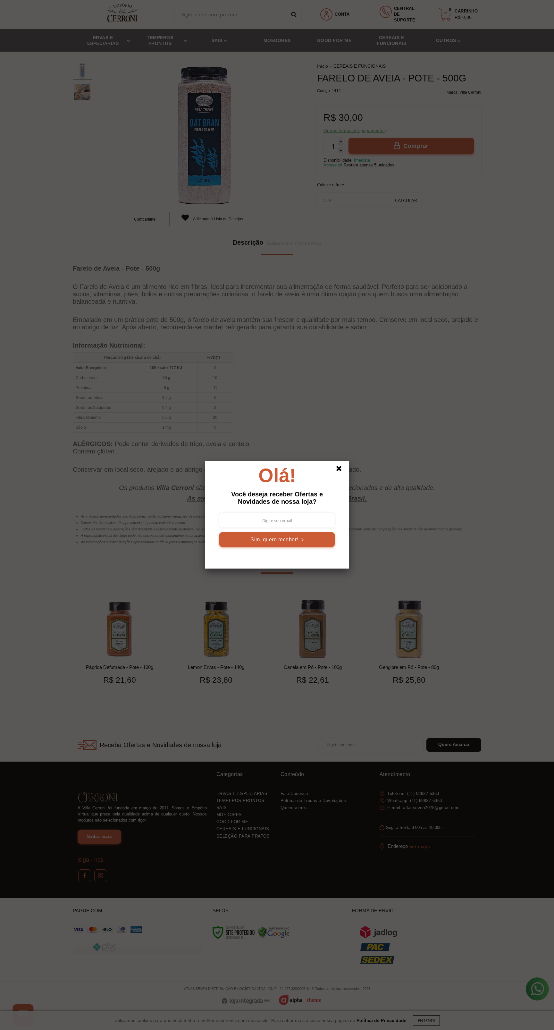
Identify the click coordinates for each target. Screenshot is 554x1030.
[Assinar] (277, 539)
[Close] (342, 470)
